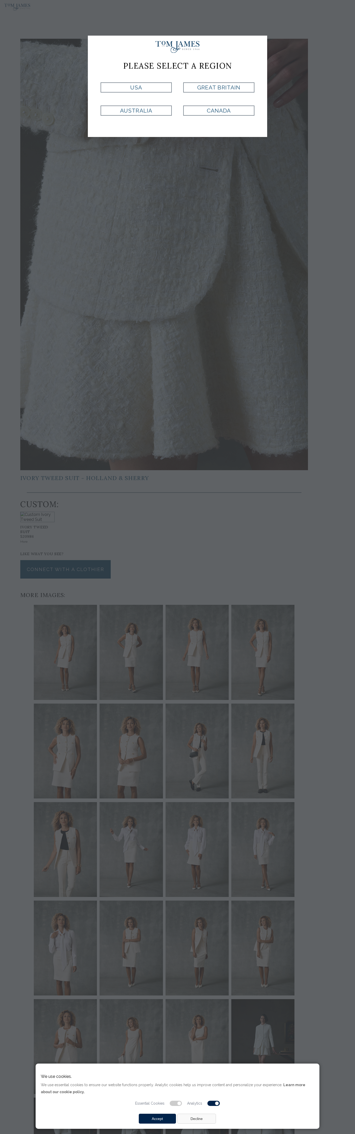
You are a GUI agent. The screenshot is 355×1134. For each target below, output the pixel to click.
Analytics (194, 1103)
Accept (157, 1119)
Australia (136, 110)
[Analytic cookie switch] (213, 1103)
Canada (219, 110)
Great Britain (218, 87)
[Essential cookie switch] (176, 1103)
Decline (196, 1119)
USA (136, 87)
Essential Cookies (150, 1103)
